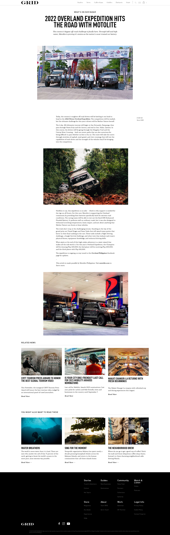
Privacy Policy (138, 505)
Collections (121, 492)
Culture (86, 488)
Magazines (87, 505)
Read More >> (26, 462)
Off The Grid (121, 510)
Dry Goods (87, 510)
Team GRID (140, 120)
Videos (136, 486)
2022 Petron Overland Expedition (77, 119)
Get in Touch (105, 510)
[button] (145, 2)
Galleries (120, 497)
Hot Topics (87, 492)
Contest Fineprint (139, 514)
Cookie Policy (138, 510)
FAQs (85, 518)
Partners (120, 488)
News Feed (121, 484)
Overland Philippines (99, 253)
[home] (29, 2)
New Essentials (106, 484)
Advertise (120, 505)
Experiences (88, 514)
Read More (25, 396)
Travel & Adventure (90, 484)
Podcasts (137, 490)
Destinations (105, 488)
